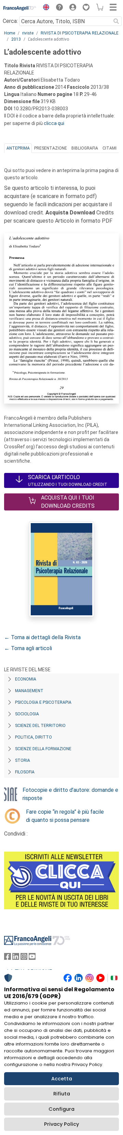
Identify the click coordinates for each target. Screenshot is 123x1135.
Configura (61, 1109)
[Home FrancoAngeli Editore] (20, 8)
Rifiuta (61, 1093)
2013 (16, 39)
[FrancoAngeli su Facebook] (7, 958)
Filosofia (25, 772)
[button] (44, 8)
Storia (22, 760)
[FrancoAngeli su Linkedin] (15, 958)
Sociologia (27, 714)
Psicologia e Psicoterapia (43, 702)
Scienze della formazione (43, 748)
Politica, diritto (33, 737)
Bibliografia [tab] (84, 148)
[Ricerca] (116, 21)
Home (9, 33)
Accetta (61, 1078)
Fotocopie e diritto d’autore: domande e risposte (70, 794)
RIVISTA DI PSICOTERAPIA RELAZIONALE (80, 33)
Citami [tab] (109, 148)
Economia (25, 679)
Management (29, 690)
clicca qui (54, 123)
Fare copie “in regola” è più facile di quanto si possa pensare (65, 816)
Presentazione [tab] (50, 148)
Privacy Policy (61, 1124)
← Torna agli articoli (28, 648)
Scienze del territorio (40, 725)
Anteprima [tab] (18, 148)
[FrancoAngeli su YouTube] (32, 958)
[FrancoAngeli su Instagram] (23, 958)
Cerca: (10, 21)
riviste (27, 33)
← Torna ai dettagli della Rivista (42, 637)
